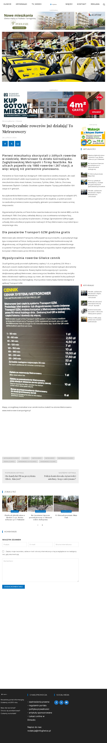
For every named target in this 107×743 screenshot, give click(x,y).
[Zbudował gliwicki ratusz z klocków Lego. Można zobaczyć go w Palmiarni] (14, 504)
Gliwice (19, 121)
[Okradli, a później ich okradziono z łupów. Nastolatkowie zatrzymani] (84, 192)
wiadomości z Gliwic (48, 461)
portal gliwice (9, 461)
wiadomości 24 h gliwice (27, 461)
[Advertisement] (40, 435)
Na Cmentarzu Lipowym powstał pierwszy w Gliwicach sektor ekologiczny (40, 517)
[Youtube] (66, 702)
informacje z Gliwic (65, 458)
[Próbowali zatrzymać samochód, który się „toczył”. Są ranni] (84, 303)
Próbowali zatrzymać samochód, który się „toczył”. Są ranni (95, 303)
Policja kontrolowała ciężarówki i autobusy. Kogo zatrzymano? (60, 477)
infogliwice (49, 458)
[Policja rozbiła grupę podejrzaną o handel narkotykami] (84, 319)
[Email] (18, 143)
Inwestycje (40, 511)
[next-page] (42, 525)
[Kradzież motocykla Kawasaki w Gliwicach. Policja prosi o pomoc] (84, 311)
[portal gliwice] (13, 694)
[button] (104, 4)
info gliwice (36, 458)
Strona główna (8, 121)
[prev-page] (38, 525)
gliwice (25, 458)
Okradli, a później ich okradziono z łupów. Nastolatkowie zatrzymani (95, 193)
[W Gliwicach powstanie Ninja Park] (66, 504)
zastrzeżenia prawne (39, 701)
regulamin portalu (38, 705)
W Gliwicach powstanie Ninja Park (66, 516)
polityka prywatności (39, 709)
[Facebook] (5, 143)
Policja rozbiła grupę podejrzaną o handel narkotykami (94, 320)
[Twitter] (11, 143)
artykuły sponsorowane (40, 712)
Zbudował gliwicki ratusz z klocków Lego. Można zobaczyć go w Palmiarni (14, 517)
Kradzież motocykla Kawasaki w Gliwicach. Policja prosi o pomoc (95, 311)
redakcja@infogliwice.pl (39, 730)
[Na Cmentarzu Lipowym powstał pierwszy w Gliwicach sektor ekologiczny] (40, 504)
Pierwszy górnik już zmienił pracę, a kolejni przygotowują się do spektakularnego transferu (96, 183)
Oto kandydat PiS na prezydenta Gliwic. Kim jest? (20, 477)
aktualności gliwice (11, 458)
